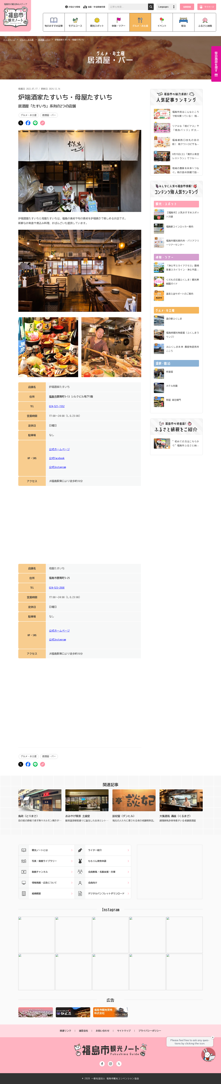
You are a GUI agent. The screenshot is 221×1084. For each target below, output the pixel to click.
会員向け (92, 883)
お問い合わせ (102, 1031)
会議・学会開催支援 (96, 7)
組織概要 (36, 893)
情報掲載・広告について (44, 883)
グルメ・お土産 (140, 26)
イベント (161, 26)
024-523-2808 (57, 587)
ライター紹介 (95, 850)
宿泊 (183, 26)
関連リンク (65, 1031)
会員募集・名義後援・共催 (101, 872)
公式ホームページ (59, 449)
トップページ (9, 40)
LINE (35, 123)
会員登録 (187, 7)
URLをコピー (42, 123)
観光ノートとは (40, 850)
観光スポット (97, 26)
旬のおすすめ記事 (54, 26)
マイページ (209, 7)
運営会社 (83, 1031)
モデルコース (75, 26)
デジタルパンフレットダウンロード (106, 893)
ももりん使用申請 (97, 861)
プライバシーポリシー (149, 1031)
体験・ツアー (118, 26)
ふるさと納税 (205, 26)
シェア (28, 123)
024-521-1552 (57, 406)
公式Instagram (57, 467)
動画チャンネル (40, 872)
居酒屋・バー (44, 40)
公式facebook (57, 458)
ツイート (20, 123)
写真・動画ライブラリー (44, 861)
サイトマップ (124, 1031)
